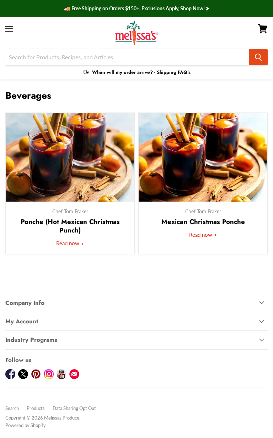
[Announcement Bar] (136, 8)
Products (36, 408)
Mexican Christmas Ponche (203, 221)
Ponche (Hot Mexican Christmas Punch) (70, 226)
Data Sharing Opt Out (74, 408)
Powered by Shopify (25, 425)
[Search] (258, 57)
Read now (68, 243)
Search (12, 408)
